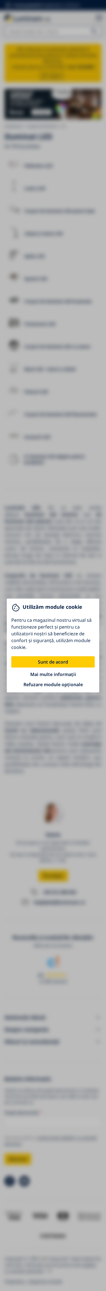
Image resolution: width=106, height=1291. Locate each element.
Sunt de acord (53, 662)
